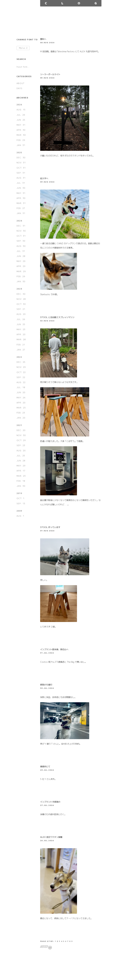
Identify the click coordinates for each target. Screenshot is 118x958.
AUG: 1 (20, 515)
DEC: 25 (21, 362)
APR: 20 (21, 334)
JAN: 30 (21, 281)
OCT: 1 (20, 498)
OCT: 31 (21, 167)
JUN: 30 (21, 188)
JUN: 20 (21, 392)
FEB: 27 (21, 208)
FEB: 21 (21, 344)
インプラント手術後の (50, 801)
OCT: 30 (21, 304)
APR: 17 (21, 470)
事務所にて (45, 766)
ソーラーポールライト (50, 74)
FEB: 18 (21, 481)
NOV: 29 (21, 367)
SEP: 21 (21, 309)
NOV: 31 (21, 162)
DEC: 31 (21, 225)
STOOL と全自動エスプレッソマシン (57, 317)
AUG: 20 (21, 314)
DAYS (19, 88)
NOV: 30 (21, 230)
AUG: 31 (21, 177)
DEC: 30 (21, 157)
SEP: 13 (21, 503)
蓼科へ (43, 38)
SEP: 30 (21, 240)
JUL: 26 (21, 114)
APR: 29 (21, 266)
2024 (19, 220)
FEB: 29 (21, 140)
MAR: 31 (21, 203)
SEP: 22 (21, 377)
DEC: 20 (21, 430)
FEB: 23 (21, 412)
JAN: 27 (21, 349)
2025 (19, 152)
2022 (19, 357)
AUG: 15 (21, 109)
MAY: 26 (21, 397)
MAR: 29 (21, 271)
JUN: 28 (21, 256)
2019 (19, 493)
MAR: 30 (21, 135)
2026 (19, 104)
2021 (19, 425)
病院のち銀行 (46, 684)
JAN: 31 (21, 145)
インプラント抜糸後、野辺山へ (54, 649)
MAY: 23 (21, 329)
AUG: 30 (21, 246)
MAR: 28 (21, 339)
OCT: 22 (21, 372)
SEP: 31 (21, 172)
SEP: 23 (21, 445)
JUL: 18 (21, 387)
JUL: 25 (21, 455)
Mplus (23, 48)
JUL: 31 (21, 182)
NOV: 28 (21, 299)
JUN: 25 (21, 119)
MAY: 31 (21, 124)
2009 (19, 510)
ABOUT (21, 83)
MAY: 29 (21, 261)
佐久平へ (44, 178)
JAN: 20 (21, 417)
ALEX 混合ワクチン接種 (51, 836)
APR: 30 (21, 130)
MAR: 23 (21, 407)
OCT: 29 (21, 440)
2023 (19, 288)
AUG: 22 (21, 382)
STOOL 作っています (50, 527)
